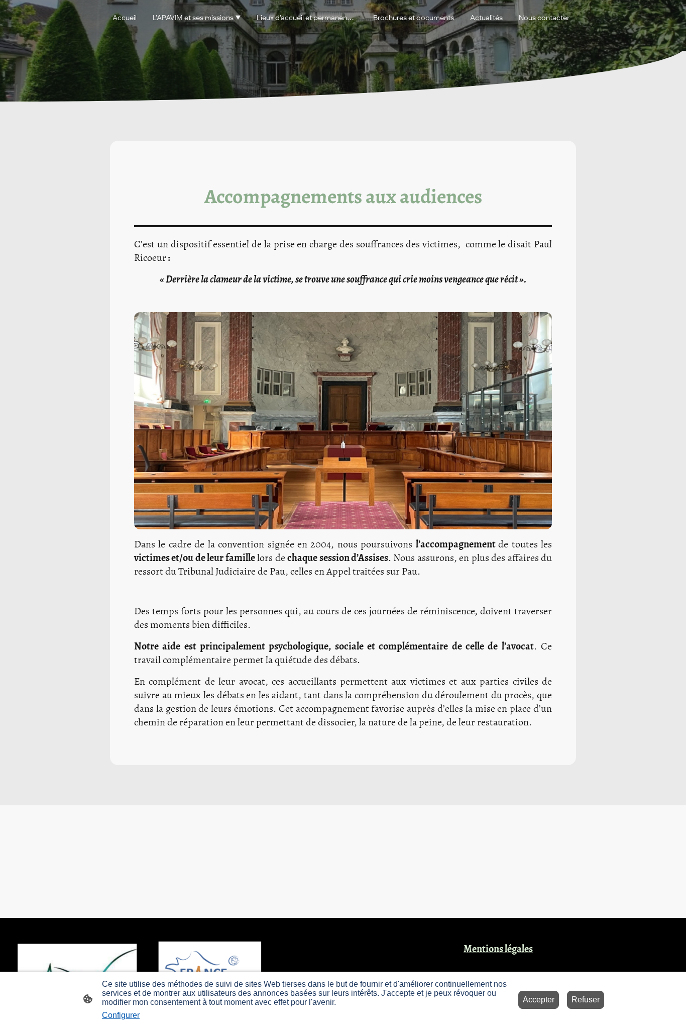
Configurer (121, 1015)
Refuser (585, 999)
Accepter (538, 999)
